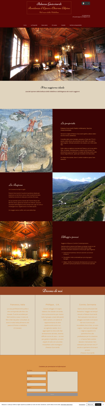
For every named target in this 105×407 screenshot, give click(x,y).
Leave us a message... (53, 370)
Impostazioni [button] (82, 404)
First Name (29, 370)
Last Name (29, 376)
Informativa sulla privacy (67, 404)
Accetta (98, 404)
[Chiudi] (103, 404)
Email (28, 381)
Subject (29, 387)
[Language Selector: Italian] (86, 3)
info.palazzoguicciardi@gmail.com (81, 17)
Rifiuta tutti (90, 404)
